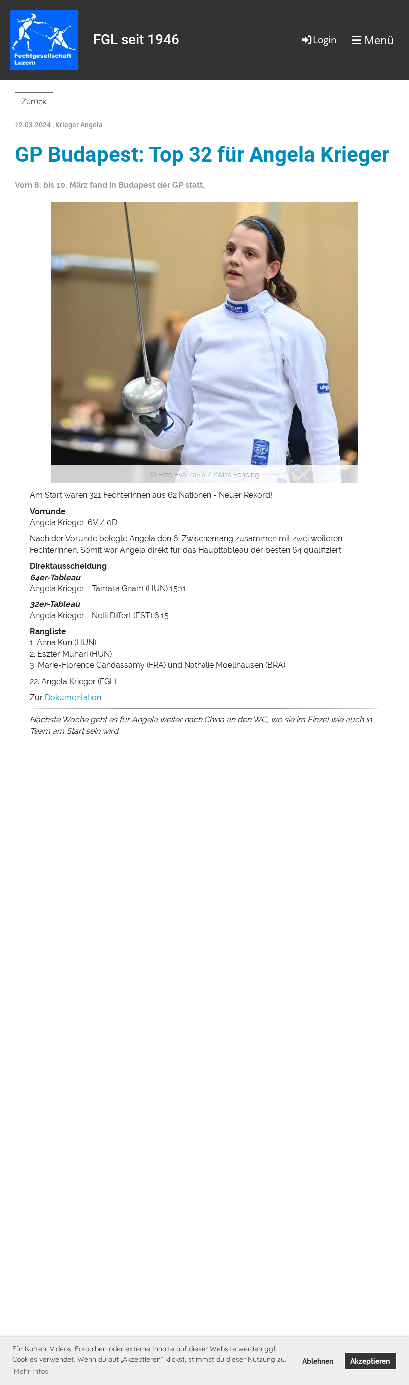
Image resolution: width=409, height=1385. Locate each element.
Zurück (34, 101)
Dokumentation (73, 697)
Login (325, 39)
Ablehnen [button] (317, 1361)
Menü (377, 39)
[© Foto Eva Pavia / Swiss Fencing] (204, 342)
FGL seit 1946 (136, 39)
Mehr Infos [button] (31, 1371)
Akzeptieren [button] (370, 1361)
